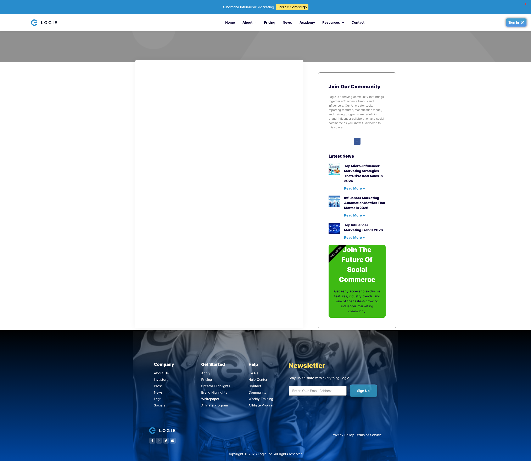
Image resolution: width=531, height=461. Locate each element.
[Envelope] (173, 441)
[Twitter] (166, 441)
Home (230, 22)
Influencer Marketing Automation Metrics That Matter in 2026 (364, 203)
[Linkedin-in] (159, 441)
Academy (307, 22)
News (287, 22)
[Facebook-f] (357, 141)
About (247, 22)
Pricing (269, 22)
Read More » (354, 188)
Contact (358, 22)
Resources (331, 22)
